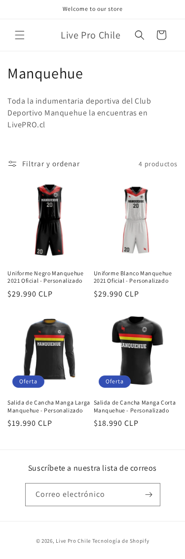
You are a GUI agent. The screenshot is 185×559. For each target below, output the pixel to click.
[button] (20, 35)
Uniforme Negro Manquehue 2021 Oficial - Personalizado (45, 277)
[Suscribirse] (149, 494)
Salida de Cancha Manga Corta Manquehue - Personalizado (135, 406)
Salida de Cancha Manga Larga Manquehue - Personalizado (48, 406)
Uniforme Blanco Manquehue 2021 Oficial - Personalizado (133, 277)
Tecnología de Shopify (120, 540)
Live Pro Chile (73, 540)
